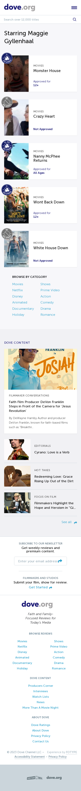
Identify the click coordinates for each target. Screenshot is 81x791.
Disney (17, 296)
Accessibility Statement (30, 756)
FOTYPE (71, 752)
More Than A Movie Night (40, 707)
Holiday (18, 315)
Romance (47, 315)
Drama (45, 308)
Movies (17, 284)
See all (67, 522)
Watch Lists (40, 696)
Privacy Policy (40, 735)
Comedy (47, 302)
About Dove (40, 730)
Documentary (23, 308)
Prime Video (50, 290)
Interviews (40, 691)
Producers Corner (40, 685)
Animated (19, 302)
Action (45, 296)
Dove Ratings (40, 725)
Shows (45, 284)
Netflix (17, 290)
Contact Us (40, 741)
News (40, 702)
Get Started (38, 587)
